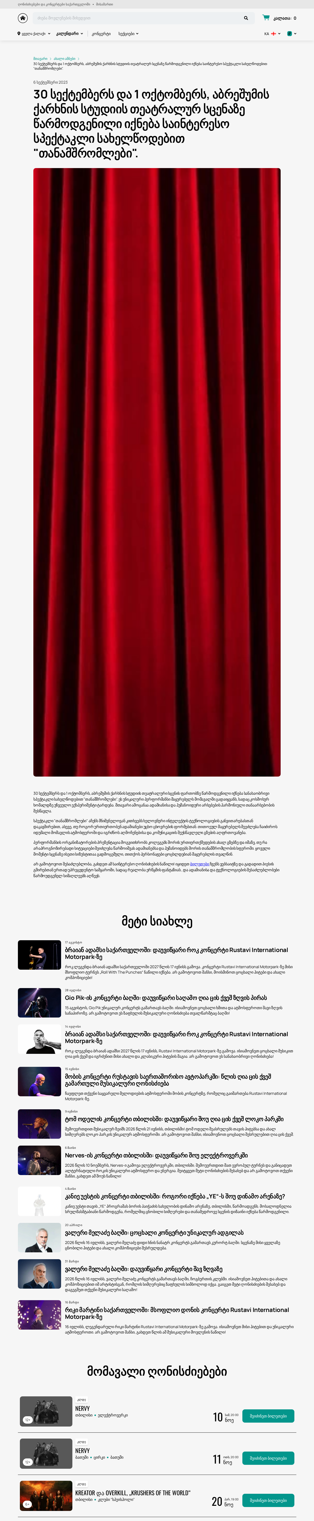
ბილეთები (200, 864)
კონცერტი (101, 33)
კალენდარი (67, 33)
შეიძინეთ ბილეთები (268, 1416)
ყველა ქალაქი (33, 33)
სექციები (126, 33)
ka (266, 33)
